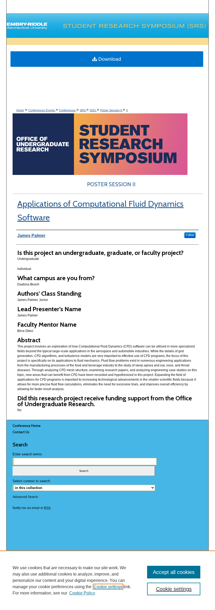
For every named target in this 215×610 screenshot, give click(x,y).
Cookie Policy (82, 593)
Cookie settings (108, 586)
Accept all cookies (174, 572)
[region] (107, 580)
